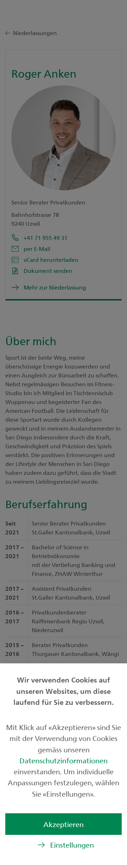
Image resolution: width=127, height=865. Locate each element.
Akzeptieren (63, 824)
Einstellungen (72, 844)
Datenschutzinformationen (63, 760)
